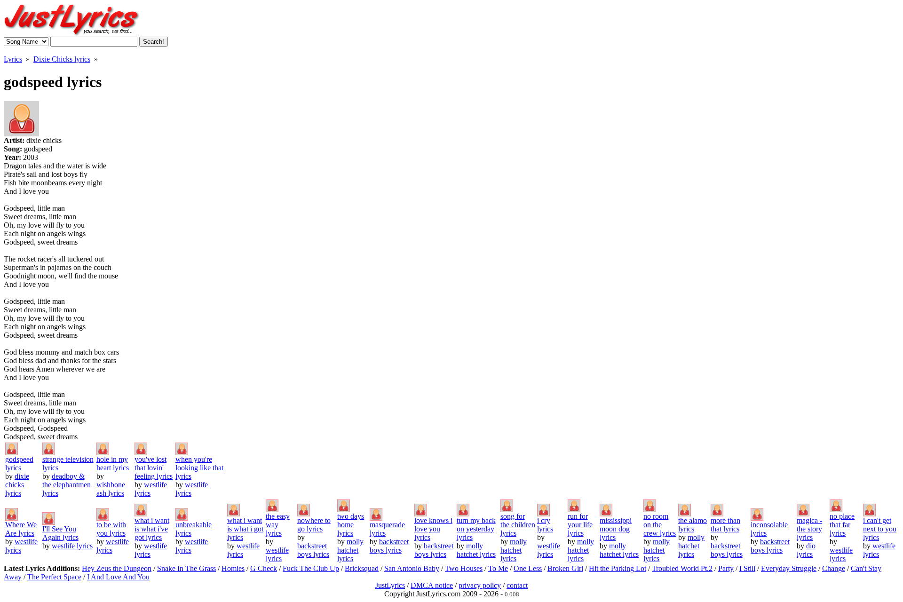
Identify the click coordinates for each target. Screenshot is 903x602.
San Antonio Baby (411, 568)
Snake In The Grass (186, 568)
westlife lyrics (72, 546)
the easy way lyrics (278, 524)
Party (726, 568)
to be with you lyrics (111, 529)
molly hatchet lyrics (350, 550)
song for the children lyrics (517, 524)
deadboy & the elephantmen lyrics (66, 484)
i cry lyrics (545, 524)
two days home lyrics (350, 524)
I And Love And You (118, 577)
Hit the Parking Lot (617, 568)
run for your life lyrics (580, 524)
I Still (747, 568)
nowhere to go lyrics (314, 524)
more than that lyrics (725, 524)
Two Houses (464, 568)
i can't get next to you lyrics (879, 528)
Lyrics (13, 59)
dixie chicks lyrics (17, 484)
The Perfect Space (54, 577)
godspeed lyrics (19, 463)
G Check (263, 568)
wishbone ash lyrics (110, 489)
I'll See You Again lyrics (60, 533)
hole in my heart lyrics (112, 463)
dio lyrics (806, 550)
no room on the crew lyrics (659, 524)
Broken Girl (565, 568)
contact (517, 585)
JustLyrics (390, 585)
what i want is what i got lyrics (245, 528)
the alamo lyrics (692, 524)
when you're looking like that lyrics (199, 467)
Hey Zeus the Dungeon (116, 568)
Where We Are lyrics (21, 529)
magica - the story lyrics (809, 528)
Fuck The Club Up (311, 568)
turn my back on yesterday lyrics (476, 528)
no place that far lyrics (842, 524)
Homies (233, 568)
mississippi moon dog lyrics (616, 528)
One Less (528, 568)
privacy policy (480, 585)
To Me (498, 568)
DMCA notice (432, 585)
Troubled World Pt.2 (682, 568)
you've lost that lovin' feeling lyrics (154, 467)
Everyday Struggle (788, 568)
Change (833, 568)
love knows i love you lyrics (433, 528)
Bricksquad (362, 568)
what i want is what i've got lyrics (152, 528)
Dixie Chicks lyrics (61, 59)
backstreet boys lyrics (313, 550)
